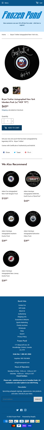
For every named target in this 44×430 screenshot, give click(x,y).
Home (4, 34)
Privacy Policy (22, 337)
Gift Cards (22, 308)
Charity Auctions (22, 325)
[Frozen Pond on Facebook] (21, 410)
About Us (22, 311)
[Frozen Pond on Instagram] (25, 410)
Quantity (5, 116)
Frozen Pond (16, 417)
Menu (6, 3)
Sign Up (38, 399)
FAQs (22, 331)
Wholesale (22, 328)
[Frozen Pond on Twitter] (17, 410)
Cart (40, 3)
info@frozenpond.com (22, 362)
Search (22, 334)
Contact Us (22, 305)
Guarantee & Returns (22, 319)
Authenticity (22, 314)
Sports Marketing (22, 322)
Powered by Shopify (28, 417)
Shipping (5, 110)
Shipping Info (22, 317)
